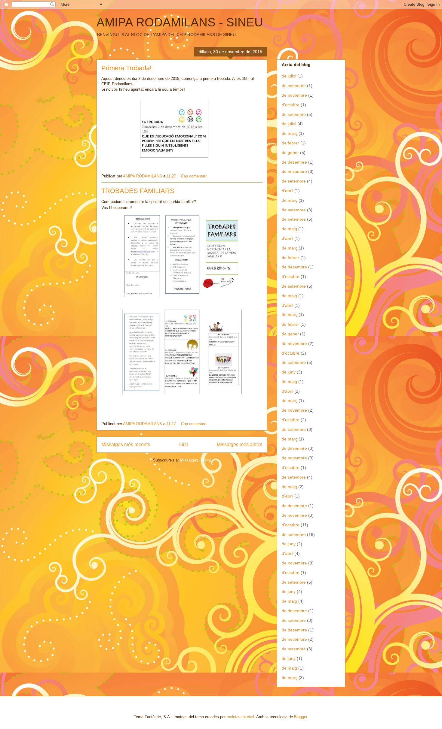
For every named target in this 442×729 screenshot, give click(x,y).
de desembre (294, 162)
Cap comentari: (195, 176)
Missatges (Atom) (195, 460)
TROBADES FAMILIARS (137, 191)
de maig (289, 228)
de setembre (294, 85)
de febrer (290, 143)
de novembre (294, 95)
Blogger (300, 717)
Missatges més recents (125, 444)
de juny (289, 372)
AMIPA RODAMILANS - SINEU (180, 22)
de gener (290, 152)
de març (289, 133)
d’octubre (290, 104)
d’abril (287, 190)
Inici (183, 444)
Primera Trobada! (126, 68)
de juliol (289, 76)
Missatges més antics (239, 444)
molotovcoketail (240, 717)
